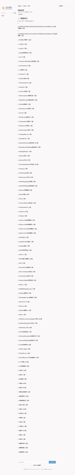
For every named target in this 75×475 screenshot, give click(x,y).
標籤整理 (19, 6)
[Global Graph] (72, 8)
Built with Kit (37, 465)
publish (20, 14)
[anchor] (28, 18)
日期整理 (24, 6)
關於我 (29, 6)
